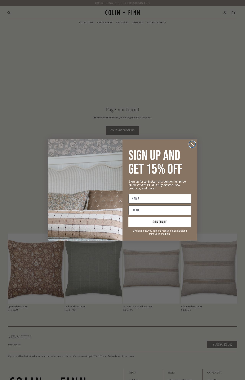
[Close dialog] (192, 144)
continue (160, 222)
